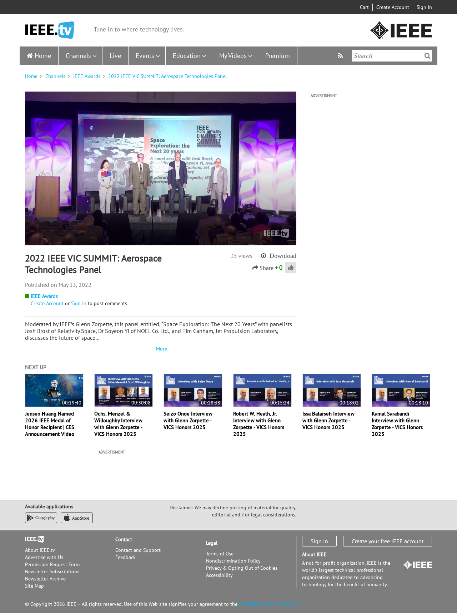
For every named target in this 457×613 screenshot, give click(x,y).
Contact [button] (123, 539)
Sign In (424, 7)
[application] (160, 168)
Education (187, 56)
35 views (241, 255)
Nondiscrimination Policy (233, 561)
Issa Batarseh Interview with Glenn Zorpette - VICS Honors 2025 (328, 420)
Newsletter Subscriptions (52, 571)
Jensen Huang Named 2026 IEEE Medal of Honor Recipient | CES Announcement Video (49, 423)
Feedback (125, 557)
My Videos (233, 56)
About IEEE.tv (40, 550)
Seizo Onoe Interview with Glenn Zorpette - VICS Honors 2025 (188, 420)
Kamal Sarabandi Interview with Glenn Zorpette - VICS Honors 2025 (397, 423)
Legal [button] (211, 543)
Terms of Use (219, 553)
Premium (277, 56)
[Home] (49, 30)
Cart (364, 7)
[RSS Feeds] (341, 56)
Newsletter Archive (45, 578)
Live (115, 56)
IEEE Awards (86, 76)
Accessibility (219, 575)
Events (145, 56)
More (160, 348)
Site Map (34, 586)
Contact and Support (138, 550)
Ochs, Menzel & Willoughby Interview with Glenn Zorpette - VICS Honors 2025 (118, 423)
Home (43, 56)
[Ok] (427, 56)
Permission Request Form (52, 564)
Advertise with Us (44, 557)
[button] (160, 168)
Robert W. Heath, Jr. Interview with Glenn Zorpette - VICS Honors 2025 (258, 423)
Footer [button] (32, 539)
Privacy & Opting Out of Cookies (241, 568)
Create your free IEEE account (387, 541)
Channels (78, 56)
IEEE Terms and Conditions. (269, 604)
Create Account (392, 7)
